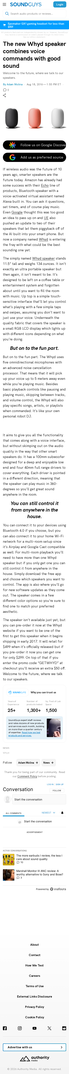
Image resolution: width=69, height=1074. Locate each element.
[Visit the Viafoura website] (58, 889)
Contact (34, 955)
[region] (34, 837)
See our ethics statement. (34, 37)
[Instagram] (20, 1028)
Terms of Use (34, 986)
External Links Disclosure (34, 996)
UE (46, 218)
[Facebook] (5, 1028)
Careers (34, 976)
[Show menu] (4, 4)
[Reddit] (64, 1028)
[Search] (7, 13)
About (34, 945)
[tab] (13, 813)
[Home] (25, 4)
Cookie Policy (34, 1017)
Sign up (59, 784)
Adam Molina (15, 84)
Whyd (43, 239)
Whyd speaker (43, 258)
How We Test (34, 965)
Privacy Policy (34, 1007)
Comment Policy (27, 776)
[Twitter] (49, 1028)
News (6, 748)
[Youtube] (34, 1028)
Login (59, 4)
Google (17, 212)
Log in (50, 784)
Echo (45, 185)
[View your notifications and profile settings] (62, 813)
